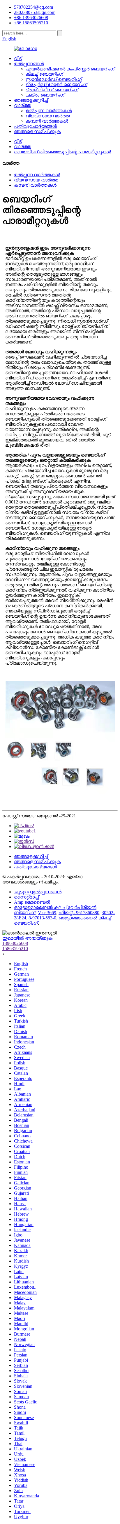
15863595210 (15, 948)
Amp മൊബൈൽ (32, 902)
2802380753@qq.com (34, 12)
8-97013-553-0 (42, 917)
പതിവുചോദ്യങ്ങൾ (35, 126)
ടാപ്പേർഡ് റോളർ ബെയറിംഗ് (56, 84)
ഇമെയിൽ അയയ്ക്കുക (27, 938)
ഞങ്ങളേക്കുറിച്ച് (31, 100)
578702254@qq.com (33, 7)
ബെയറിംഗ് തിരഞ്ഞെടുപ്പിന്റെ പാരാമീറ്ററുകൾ (62, 151)
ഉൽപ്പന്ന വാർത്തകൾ (49, 110)
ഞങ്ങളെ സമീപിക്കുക (37, 131)
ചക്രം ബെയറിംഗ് (45, 94)
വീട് (18, 58)
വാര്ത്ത (22, 105)
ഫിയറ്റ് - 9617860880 (79, 912)
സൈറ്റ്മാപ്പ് (26, 896)
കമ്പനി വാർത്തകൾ (47, 121)
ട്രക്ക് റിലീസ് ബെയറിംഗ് (52, 89)
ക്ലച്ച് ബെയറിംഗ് (44, 74)
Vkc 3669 (47, 912)
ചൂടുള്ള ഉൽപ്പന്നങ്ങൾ (37, 891)
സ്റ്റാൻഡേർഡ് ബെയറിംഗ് (54, 79)
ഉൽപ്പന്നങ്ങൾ (29, 63)
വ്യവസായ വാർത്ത (48, 115)
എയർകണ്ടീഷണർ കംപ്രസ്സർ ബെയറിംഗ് (70, 68)
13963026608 (15, 943)
